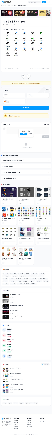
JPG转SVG (35, 273)
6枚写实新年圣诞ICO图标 (7, 258)
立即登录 (24, 133)
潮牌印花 (12, 278)
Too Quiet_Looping (14, 310)
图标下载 (8, 5)
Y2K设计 (13, 283)
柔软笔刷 (15, 276)
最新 (45, 124)
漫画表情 (22, 276)
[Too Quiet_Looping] (6, 312)
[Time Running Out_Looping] (6, 317)
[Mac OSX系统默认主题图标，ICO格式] (26, 252)
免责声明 (29, 424)
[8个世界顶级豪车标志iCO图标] (6, 380)
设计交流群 (29, 426)
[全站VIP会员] (19, 13)
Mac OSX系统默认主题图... (15, 373)
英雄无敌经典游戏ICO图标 (13, 68)
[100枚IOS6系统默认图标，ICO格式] (26, 212)
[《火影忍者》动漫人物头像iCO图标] (6, 370)
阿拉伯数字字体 (7, 276)
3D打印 (16, 424)
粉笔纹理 (19, 281)
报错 (48, 89)
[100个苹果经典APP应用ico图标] (26, 232)
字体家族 (20, 283)
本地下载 (27, 107)
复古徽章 (26, 281)
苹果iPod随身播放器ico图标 (43, 238)
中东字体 (34, 283)
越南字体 (39, 281)
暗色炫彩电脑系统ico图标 (7, 199)
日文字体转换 (33, 278)
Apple (16, 403)
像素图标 (35, 403)
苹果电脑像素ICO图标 (7, 238)
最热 (48, 124)
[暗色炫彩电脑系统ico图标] (9, 192)
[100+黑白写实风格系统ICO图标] (26, 192)
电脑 (5, 403)
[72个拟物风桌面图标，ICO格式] (9, 212)
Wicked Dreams (13, 299)
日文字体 (26, 278)
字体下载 (46, 281)
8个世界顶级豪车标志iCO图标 (16, 379)
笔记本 (22, 403)
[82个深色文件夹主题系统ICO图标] (43, 192)
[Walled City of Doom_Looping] (6, 306)
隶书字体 (28, 273)
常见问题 (29, 422)
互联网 (14, 24)
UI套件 (6, 278)
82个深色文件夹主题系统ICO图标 (41, 68)
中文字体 (21, 273)
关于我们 (29, 420)
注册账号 (30, 133)
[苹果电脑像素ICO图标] (9, 232)
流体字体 (27, 283)
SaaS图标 (6, 283)
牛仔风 (29, 276)
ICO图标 (14, 5)
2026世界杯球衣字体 (43, 278)
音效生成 (12, 281)
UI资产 (6, 281)
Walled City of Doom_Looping (16, 305)
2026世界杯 (14, 273)
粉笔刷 (35, 276)
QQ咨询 (38, 83)
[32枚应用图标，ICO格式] (43, 212)
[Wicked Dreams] (6, 301)
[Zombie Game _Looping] (6, 296)
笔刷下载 (16, 422)
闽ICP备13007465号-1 (34, 434)
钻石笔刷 (42, 273)
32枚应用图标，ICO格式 (42, 218)
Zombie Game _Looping (15, 294)
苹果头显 (19, 278)
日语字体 (32, 281)
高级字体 (6, 273)
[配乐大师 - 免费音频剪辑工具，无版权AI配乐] (7, 13)
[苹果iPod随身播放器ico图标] (43, 232)
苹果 (11, 403)
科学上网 (41, 276)
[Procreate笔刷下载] (32, 13)
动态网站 (16, 428)
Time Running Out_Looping (16, 315)
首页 (3, 5)
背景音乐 (16, 426)
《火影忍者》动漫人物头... (15, 368)
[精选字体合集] (45, 13)
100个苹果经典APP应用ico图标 (16, 389)
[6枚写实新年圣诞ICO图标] (9, 252)
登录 (44, 2)
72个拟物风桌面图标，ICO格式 (16, 384)
